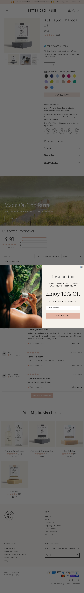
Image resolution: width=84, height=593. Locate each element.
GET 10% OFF (63, 316)
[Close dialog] (81, 267)
